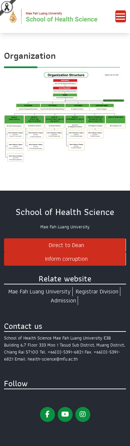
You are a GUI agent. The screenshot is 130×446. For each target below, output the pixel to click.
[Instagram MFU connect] (82, 414)
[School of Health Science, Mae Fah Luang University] (59, 16)
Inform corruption (66, 258)
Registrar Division (97, 291)
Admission (63, 300)
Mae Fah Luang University (39, 291)
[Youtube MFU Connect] (65, 414)
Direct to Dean (66, 245)
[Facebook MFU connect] (47, 414)
